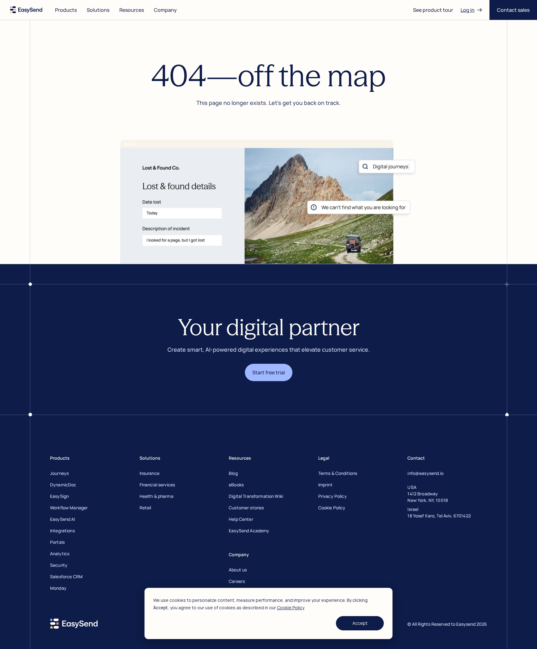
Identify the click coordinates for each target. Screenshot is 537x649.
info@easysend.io (425, 473)
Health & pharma (156, 496)
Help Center (241, 519)
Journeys (59, 473)
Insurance (149, 473)
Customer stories (246, 508)
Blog (233, 473)
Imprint (325, 485)
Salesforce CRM (66, 576)
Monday (58, 588)
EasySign (59, 496)
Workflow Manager (69, 508)
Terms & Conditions (337, 473)
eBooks (236, 485)
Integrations (62, 531)
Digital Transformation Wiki (256, 496)
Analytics (59, 554)
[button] (66, 10)
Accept (360, 623)
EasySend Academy (249, 531)
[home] (26, 10)
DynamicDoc (63, 485)
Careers (237, 581)
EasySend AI (62, 519)
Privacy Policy (332, 496)
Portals (57, 542)
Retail (145, 508)
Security (58, 565)
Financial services (157, 485)
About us (238, 570)
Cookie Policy (290, 608)
